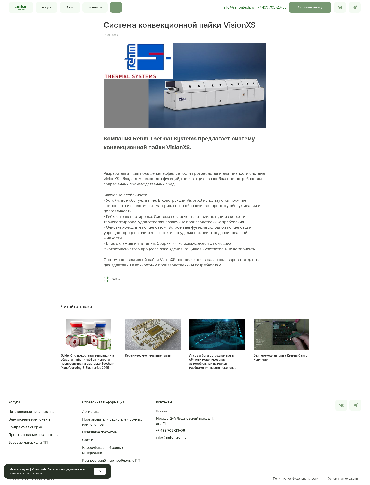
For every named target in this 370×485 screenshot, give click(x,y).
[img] (355, 7)
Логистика (91, 411)
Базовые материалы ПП (28, 442)
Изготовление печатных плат (32, 411)
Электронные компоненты (30, 419)
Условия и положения (343, 479)
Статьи (87, 440)
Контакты (95, 7)
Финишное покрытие (99, 432)
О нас (70, 7)
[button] (310, 7)
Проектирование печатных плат (35, 435)
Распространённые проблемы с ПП (111, 460)
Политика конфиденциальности (295, 479)
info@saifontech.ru (238, 7)
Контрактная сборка (25, 427)
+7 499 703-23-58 (272, 7)
